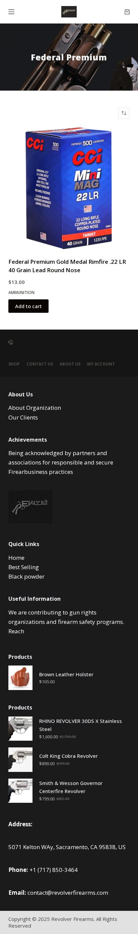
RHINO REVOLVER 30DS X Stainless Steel (80, 725)
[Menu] (11, 12)
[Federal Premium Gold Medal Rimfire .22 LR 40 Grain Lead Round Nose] (69, 188)
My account (101, 364)
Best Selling (23, 567)
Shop (14, 364)
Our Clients (23, 417)
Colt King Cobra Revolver (68, 755)
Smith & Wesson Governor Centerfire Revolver (70, 787)
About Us (70, 364)
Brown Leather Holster (66, 674)
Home (16, 557)
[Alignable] (10, 342)
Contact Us (39, 364)
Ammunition (21, 292)
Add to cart (28, 306)
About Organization (34, 407)
